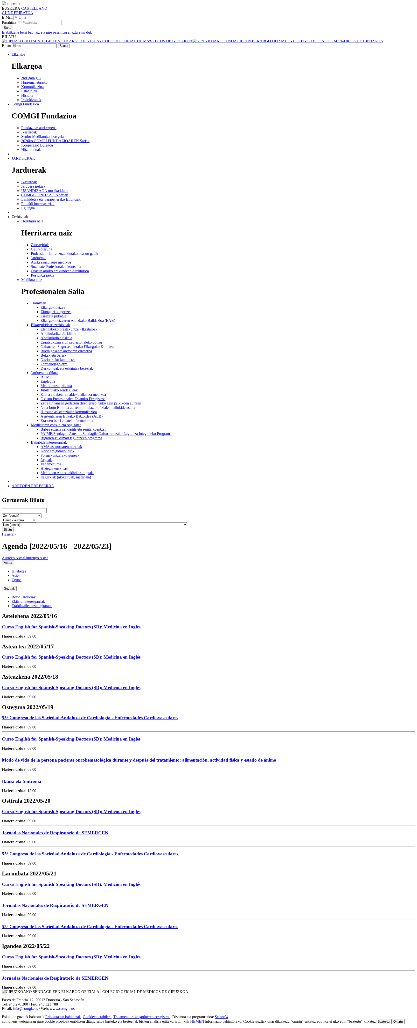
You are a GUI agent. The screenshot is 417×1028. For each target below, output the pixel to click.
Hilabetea (19, 571)
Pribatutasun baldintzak (63, 1017)
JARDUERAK (23, 158)
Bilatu (6, 46)
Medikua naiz (31, 280)
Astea (16, 575)
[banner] (192, 41)
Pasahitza (9, 22)
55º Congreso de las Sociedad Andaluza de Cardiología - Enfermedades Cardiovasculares (90, 717)
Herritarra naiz (32, 221)
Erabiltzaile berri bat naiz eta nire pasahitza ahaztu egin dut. (47, 32)
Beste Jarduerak (24, 597)
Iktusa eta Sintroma (21, 781)
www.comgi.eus (62, 1008)
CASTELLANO (34, 8)
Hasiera (8, 534)
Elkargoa (18, 54)
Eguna (16, 580)
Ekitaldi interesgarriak (28, 601)
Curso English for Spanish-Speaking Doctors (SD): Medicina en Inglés (71, 626)
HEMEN (197, 1021)
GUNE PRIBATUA (17, 13)
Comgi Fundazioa (25, 104)
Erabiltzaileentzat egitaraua (32, 606)
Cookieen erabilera (97, 1017)
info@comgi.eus (25, 1008)
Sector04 (221, 1017)
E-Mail (7, 17)
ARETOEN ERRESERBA (33, 486)
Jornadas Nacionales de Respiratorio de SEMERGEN (55, 832)
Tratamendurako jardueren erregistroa (141, 1017)
